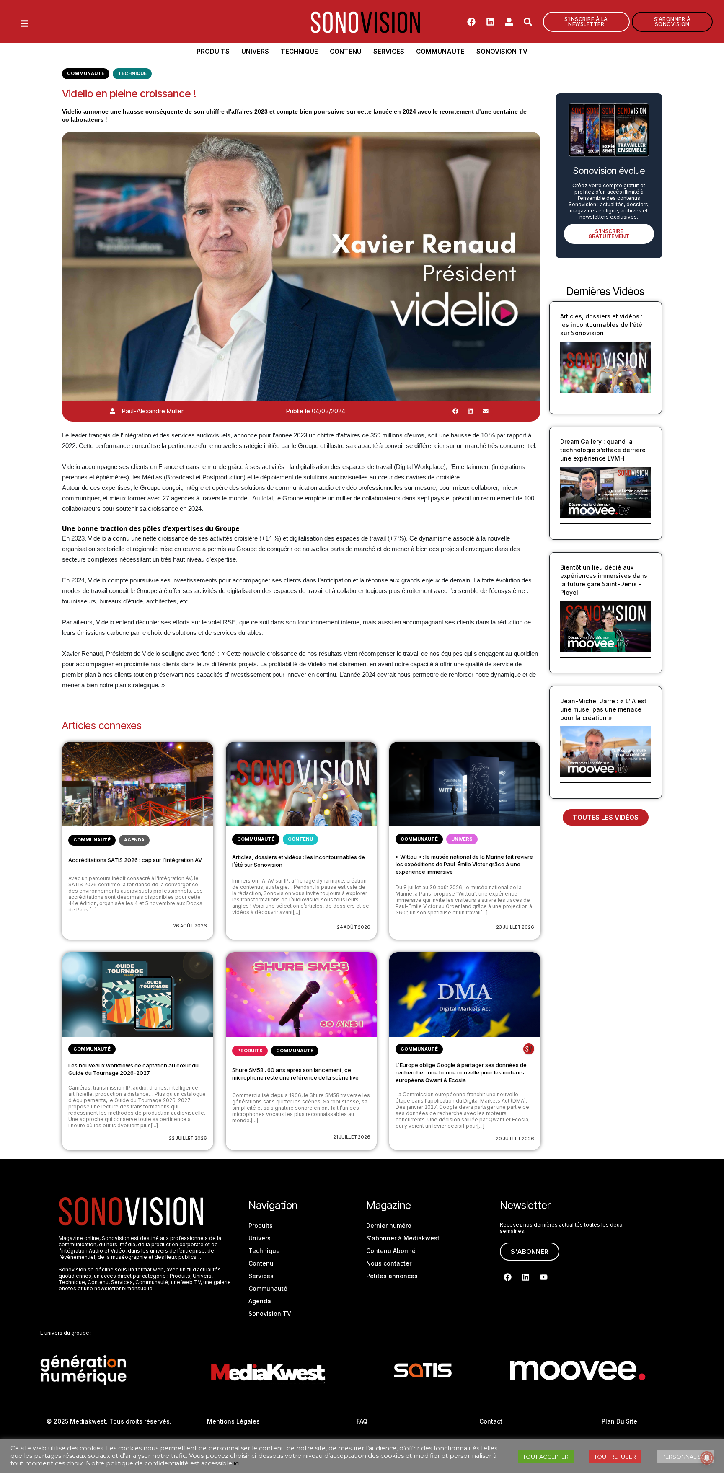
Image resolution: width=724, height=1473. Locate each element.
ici (237, 1463)
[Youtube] (544, 1277)
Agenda (134, 840)
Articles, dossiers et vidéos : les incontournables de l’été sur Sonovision (601, 325)
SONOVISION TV (501, 51)
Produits (213, 51)
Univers (255, 51)
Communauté (440, 51)
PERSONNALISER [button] (685, 1456)
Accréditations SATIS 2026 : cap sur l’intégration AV (135, 860)
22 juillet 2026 (188, 1138)
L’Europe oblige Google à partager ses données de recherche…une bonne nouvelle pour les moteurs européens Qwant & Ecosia (461, 1072)
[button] (455, 411)
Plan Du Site (619, 1421)
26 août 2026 (190, 926)
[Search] (528, 21)
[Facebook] (471, 21)
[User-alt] (509, 21)
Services (388, 51)
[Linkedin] (490, 21)
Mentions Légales (233, 1421)
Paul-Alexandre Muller (153, 411)
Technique (299, 51)
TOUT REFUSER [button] (615, 1456)
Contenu (346, 51)
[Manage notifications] (707, 1458)
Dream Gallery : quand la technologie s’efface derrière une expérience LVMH (603, 450)
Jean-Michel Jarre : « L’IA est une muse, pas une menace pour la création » (603, 709)
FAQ (362, 1421)
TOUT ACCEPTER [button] (546, 1456)
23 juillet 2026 (515, 927)
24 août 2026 (353, 927)
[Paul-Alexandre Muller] (112, 411)
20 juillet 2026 (515, 1139)
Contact (490, 1421)
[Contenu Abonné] (528, 1048)
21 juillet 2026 (351, 1137)
